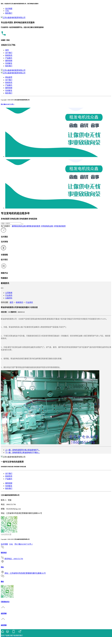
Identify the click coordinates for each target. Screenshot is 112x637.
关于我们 (8, 53)
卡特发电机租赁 (59, 226)
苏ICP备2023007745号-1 (7, 104)
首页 (7, 50)
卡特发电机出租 (47, 226)
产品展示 (8, 58)
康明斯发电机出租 (19, 226)
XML (7, 11)
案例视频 (8, 61)
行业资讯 (8, 295)
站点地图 (8, 9)
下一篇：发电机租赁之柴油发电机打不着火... (22, 452)
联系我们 (8, 13)
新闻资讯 (8, 55)
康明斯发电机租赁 (33, 226)
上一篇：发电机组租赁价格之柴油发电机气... (22, 450)
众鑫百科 (8, 298)
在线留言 (8, 63)
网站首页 (8, 77)
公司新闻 (8, 293)
